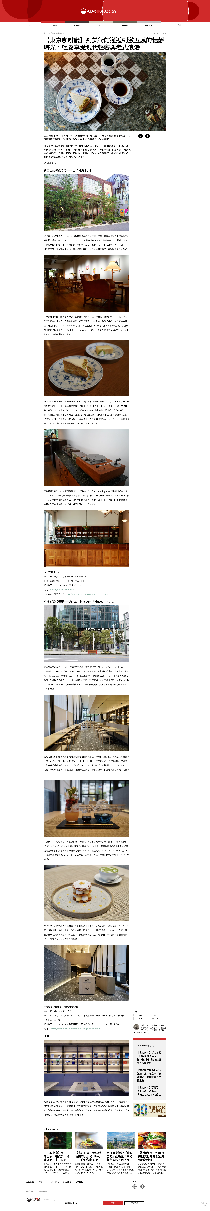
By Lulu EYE (50, 162)
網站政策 (43, 1191)
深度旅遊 (53, 25)
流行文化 (101, 25)
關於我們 (30, 1191)
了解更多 (134, 1203)
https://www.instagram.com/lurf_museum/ (86, 593)
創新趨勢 (124, 25)
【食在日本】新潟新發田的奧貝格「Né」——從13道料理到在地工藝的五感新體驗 (149, 1058)
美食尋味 (77, 25)
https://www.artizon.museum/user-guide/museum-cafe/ (78, 1028)
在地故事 (148, 25)
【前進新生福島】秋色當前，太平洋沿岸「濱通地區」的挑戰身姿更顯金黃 (149, 1075)
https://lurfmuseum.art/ (62, 589)
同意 (113, 1203)
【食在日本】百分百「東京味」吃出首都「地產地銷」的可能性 (149, 1091)
